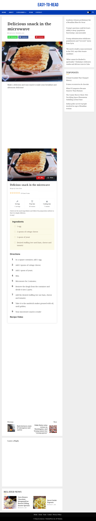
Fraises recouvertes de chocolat (77, 84)
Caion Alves (12, 33)
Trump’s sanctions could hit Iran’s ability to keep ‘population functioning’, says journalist (78, 30)
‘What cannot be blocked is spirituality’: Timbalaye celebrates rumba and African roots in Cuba (78, 61)
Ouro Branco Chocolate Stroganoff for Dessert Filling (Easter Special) (24, 501)
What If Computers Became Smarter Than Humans (76, 89)
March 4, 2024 (20, 33)
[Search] (93, 12)
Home (4, 12)
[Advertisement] (32, 103)
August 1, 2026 (52, 504)
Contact (39, 12)
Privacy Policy (57, 514)
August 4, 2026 (23, 507)
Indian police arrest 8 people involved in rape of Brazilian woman (76, 106)
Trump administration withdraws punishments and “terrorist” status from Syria (78, 41)
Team (31, 12)
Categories (20, 12)
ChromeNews (49, 519)
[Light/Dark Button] (89, 12)
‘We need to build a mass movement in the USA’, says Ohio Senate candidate (79, 51)
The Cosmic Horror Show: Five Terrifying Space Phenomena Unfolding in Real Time (77, 97)
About (11, 12)
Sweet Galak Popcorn (52, 501)
